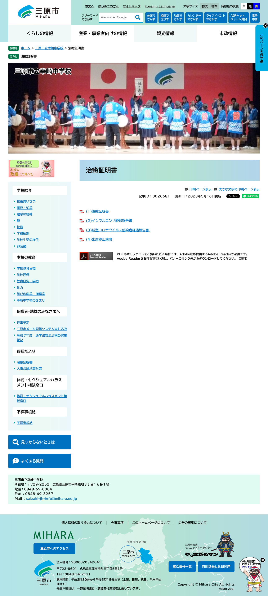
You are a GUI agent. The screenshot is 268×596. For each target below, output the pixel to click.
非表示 (265, 25)
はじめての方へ (108, 6)
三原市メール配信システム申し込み (42, 329)
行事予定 (23, 322)
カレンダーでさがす (194, 17)
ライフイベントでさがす (215, 17)
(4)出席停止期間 (99, 239)
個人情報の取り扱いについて (82, 522)
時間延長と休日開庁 (216, 566)
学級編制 (23, 233)
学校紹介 (24, 190)
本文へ (89, 6)
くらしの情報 (40, 33)
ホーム (25, 48)
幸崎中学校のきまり (31, 300)
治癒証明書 (29, 56)
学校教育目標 (26, 268)
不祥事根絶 (26, 412)
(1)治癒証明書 (98, 211)
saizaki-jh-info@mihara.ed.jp (51, 498)
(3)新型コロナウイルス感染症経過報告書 (118, 230)
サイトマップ (131, 6)
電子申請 (255, 17)
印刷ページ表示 (200, 189)
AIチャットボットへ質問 (239, 17)
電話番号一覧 (182, 566)
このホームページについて (151, 522)
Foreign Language (160, 6)
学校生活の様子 (28, 239)
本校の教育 (26, 257)
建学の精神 (24, 214)
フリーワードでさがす (90, 17)
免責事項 (117, 522)
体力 (20, 287)
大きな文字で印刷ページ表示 (239, 189)
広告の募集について (192, 522)
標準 (214, 6)
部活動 (21, 246)
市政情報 (228, 33)
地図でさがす (178, 17)
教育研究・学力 (28, 281)
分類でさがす (151, 17)
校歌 (20, 227)
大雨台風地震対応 (29, 368)
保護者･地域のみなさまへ (38, 311)
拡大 (205, 6)
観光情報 (165, 33)
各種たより (26, 351)
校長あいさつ (26, 201)
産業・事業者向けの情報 (103, 33)
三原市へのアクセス (54, 548)
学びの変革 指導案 (31, 293)
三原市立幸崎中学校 (49, 48)
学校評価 (23, 274)
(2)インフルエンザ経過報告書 (109, 220)
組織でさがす (165, 17)
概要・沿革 (24, 208)
